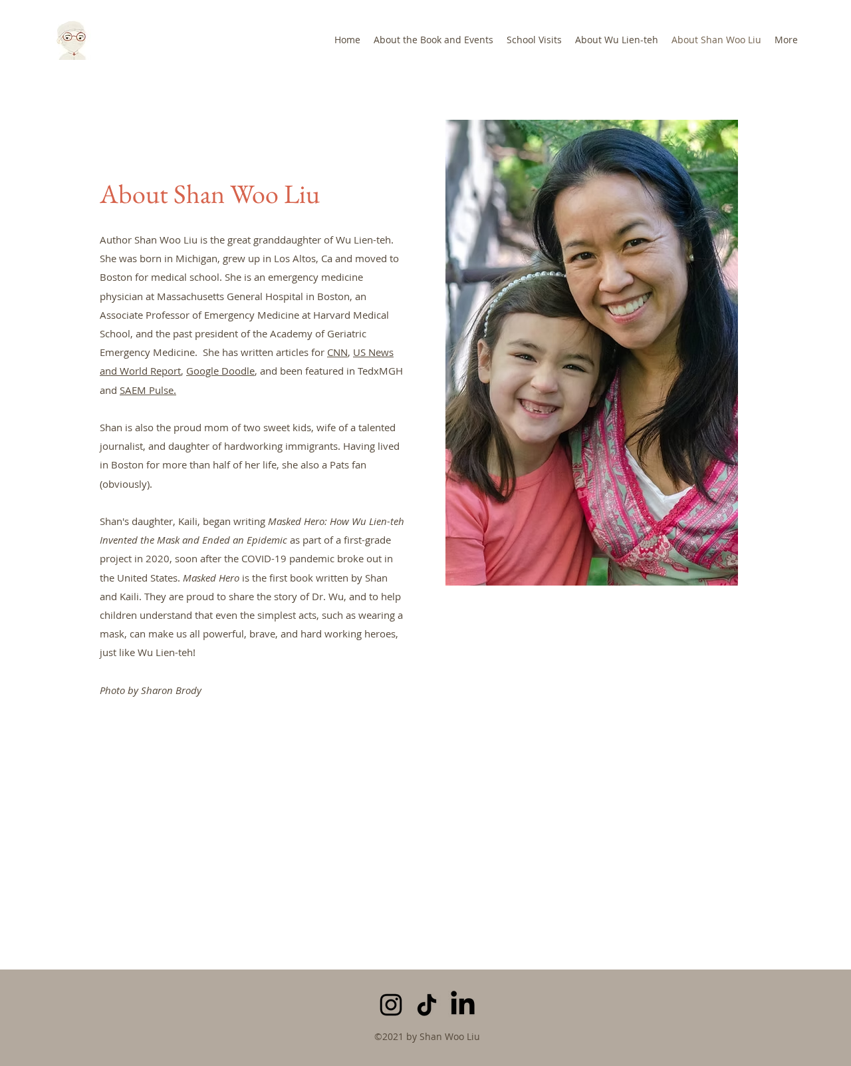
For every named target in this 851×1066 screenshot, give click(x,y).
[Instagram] (391, 1004)
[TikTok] (426, 1004)
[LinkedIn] (462, 1004)
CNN (337, 352)
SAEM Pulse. (148, 390)
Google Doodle (220, 370)
